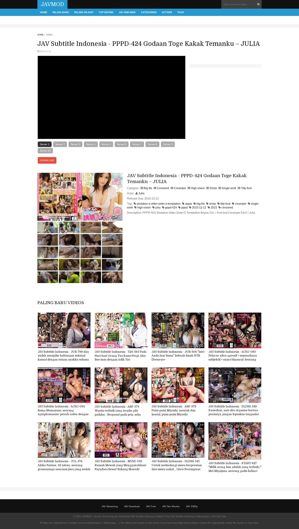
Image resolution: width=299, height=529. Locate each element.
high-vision (144, 207)
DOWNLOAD (47, 160)
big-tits (201, 203)
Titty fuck (246, 188)
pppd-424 (171, 207)
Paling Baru (60, 12)
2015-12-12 (199, 207)
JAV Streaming (110, 506)
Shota (213, 188)
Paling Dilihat (83, 12)
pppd (184, 207)
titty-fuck (225, 203)
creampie (240, 203)
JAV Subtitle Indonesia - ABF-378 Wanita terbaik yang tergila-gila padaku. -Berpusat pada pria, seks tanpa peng (118, 412)
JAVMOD (52, 4)
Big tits (148, 188)
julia (158, 207)
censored (227, 207)
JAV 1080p (192, 506)
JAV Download (132, 506)
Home (43, 12)
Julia (141, 193)
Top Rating (106, 12)
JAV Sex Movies (171, 506)
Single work (229, 188)
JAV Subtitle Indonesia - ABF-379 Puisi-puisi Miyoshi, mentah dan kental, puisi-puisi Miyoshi (174, 410)
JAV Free (151, 506)
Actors (167, 12)
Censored (163, 188)
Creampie (180, 188)
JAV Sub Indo (127, 12)
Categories (149, 12)
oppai (188, 203)
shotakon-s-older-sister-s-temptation (159, 203)
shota (212, 203)
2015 (214, 207)
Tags (180, 12)
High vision (198, 188)
